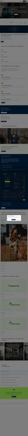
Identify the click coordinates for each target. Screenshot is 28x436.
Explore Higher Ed (13, 219)
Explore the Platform (18, 219)
